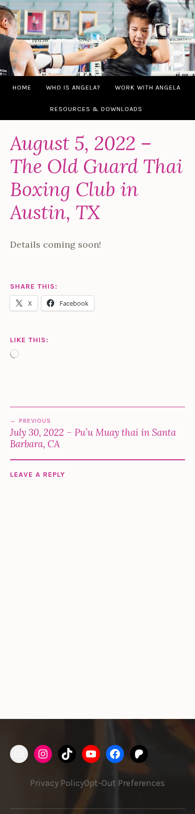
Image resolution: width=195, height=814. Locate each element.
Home (22, 87)
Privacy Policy (57, 782)
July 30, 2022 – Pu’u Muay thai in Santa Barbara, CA (93, 433)
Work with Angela (147, 87)
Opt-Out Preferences (124, 782)
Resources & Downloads (96, 109)
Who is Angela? (73, 87)
